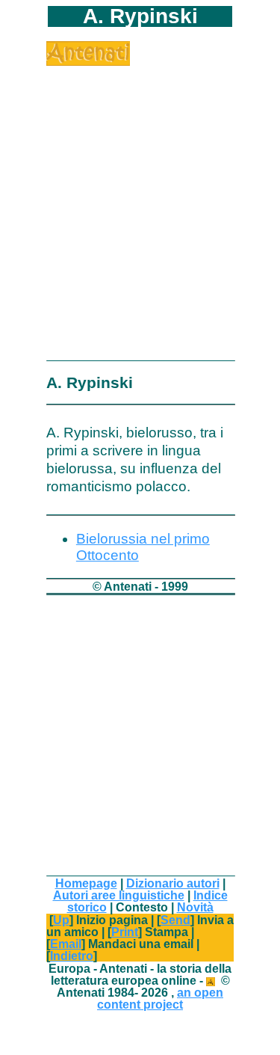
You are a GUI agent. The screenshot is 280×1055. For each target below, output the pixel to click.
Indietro (71, 955)
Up (61, 919)
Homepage (86, 883)
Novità (195, 907)
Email (65, 943)
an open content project (160, 998)
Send (175, 919)
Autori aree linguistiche (118, 895)
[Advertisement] (140, 206)
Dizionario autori (173, 883)
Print (124, 931)
